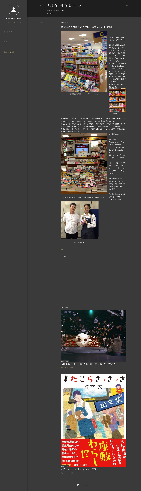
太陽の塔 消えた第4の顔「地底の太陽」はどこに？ (88, 364)
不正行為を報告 (9, 52)
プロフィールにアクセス (13, 22)
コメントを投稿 (69, 367)
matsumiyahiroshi (14, 18)
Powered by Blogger (85, 485)
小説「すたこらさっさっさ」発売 (78, 469)
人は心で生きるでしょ (64, 5)
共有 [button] (41, 23)
